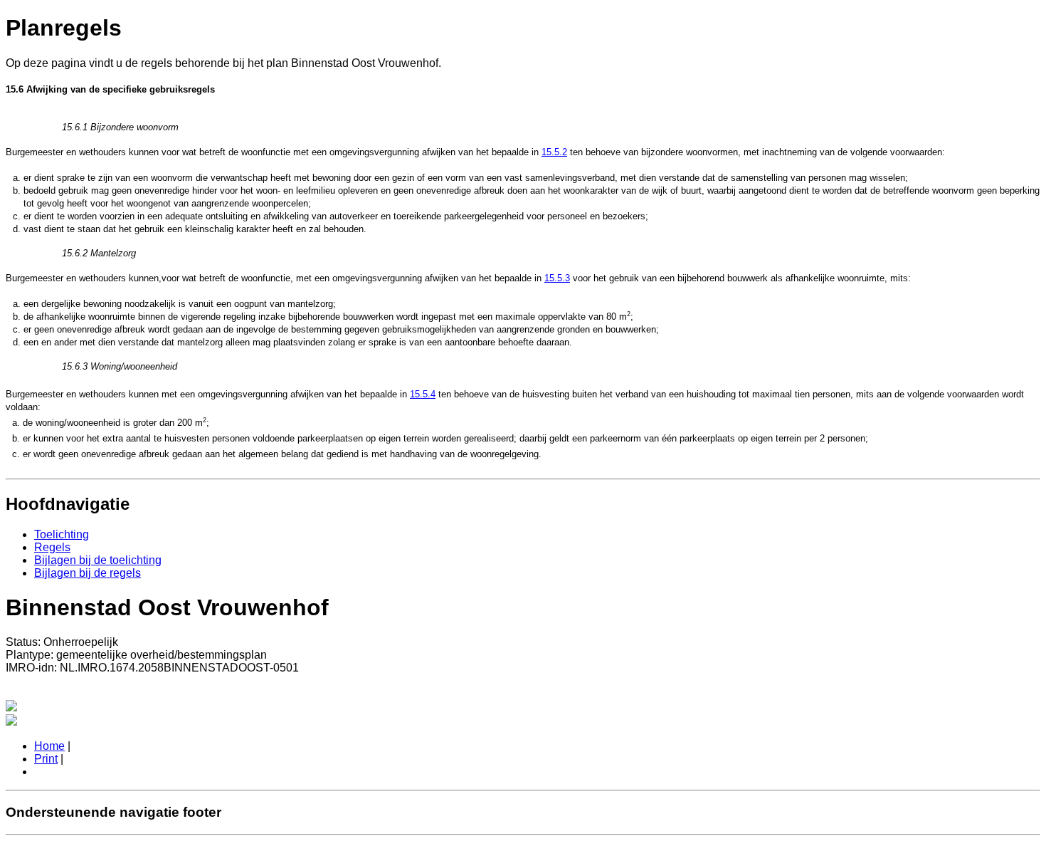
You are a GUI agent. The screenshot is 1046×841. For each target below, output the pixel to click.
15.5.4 (422, 394)
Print (46, 759)
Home (49, 746)
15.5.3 (557, 278)
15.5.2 (554, 152)
